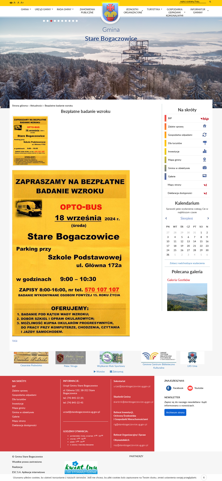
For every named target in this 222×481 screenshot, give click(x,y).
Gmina (26, 10)
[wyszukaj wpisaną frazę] (210, 1)
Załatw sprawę (175, 126)
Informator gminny (199, 11)
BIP (170, 118)
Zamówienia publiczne (87, 11)
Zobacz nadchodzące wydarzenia (187, 263)
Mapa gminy (174, 159)
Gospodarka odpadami (180, 134)
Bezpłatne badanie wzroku (59, 105)
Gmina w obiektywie (179, 168)
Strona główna (20, 105)
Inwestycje (173, 151)
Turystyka (155, 10)
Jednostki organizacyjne (134, 11)
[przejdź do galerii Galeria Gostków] (187, 297)
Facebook (178, 387)
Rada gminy (65, 10)
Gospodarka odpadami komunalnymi (176, 12)
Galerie (171, 176)
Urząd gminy (44, 10)
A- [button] (15, 2)
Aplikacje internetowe (33, 472)
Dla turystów (175, 143)
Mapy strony (174, 184)
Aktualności (36, 105)
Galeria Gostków (178, 280)
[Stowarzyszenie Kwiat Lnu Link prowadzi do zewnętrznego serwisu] (81, 467)
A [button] (18, 2)
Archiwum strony (175, 412)
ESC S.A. (16, 472)
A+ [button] (22, 2)
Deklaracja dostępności (180, 193)
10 (77, 21)
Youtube (198, 387)
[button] (11, 2)
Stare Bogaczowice (111, 38)
